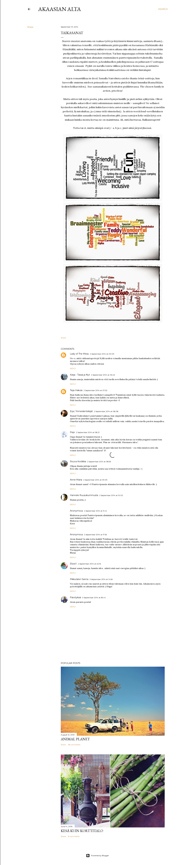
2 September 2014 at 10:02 (111, 495)
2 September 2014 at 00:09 (102, 354)
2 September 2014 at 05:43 (103, 375)
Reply (73, 368)
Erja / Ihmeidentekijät (81, 411)
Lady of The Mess (79, 353)
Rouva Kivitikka (78, 461)
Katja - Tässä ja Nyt (80, 374)
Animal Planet (75, 739)
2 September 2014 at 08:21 (87, 432)
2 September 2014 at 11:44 (95, 511)
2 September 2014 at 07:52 (95, 390)
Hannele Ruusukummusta (84, 495)
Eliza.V (73, 563)
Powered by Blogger (100, 855)
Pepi (72, 432)
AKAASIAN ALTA (59, 9)
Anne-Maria (76, 479)
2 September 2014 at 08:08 (106, 411)
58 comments (74, 744)
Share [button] (30, 27)
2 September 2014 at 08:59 (99, 461)
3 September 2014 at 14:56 (101, 579)
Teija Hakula (76, 390)
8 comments (73, 836)
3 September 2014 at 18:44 (94, 597)
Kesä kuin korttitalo (82, 830)
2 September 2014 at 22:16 (89, 564)
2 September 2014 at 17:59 (95, 534)
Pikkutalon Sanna (79, 579)
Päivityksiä (75, 597)
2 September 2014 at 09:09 (95, 480)
